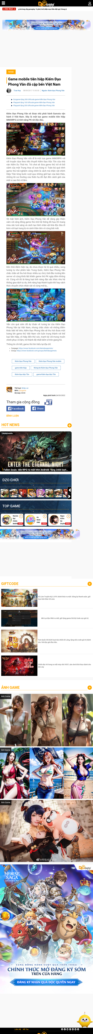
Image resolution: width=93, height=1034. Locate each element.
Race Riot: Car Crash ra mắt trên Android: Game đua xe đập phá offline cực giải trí (36, 470)
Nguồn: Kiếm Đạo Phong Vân (53, 91)
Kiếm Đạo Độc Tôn (22, 374)
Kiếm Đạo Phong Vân (23, 361)
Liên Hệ (18, 1029)
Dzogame (22, 390)
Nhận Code (64, 598)
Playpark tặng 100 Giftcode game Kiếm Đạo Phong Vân (34, 102)
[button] (69, 496)
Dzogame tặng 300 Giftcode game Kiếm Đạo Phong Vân (34, 99)
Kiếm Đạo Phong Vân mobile (50, 361)
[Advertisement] (46, 50)
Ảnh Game (10, 687)
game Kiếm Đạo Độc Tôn (46, 374)
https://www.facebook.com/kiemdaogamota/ (36, 348)
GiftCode (9, 584)
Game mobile (7, 433)
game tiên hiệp (21, 368)
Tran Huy (17, 91)
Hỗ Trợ (25, 1029)
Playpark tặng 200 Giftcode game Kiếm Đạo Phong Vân (34, 105)
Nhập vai (25, 388)
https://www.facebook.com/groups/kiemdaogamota (37, 351)
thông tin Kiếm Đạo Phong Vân (46, 368)
